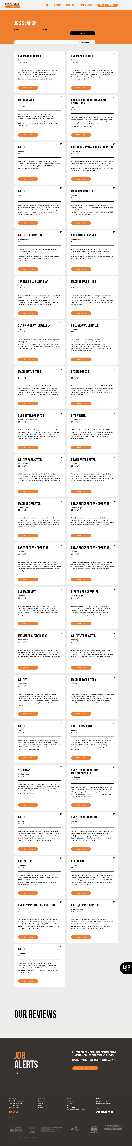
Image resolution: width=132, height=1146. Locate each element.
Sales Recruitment (14, 1105)
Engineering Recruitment (16, 1101)
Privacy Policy (12, 1137)
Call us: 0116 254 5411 (107, 5)
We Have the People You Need (76, 1109)
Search (82, 33)
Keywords (16, 30)
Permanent (70, 5)
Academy (12, 1115)
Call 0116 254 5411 (101, 1102)
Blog (68, 1105)
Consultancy (41, 1107)
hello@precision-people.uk (103, 1103)
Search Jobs (70, 1101)
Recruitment (41, 1101)
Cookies (33, 1137)
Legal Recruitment (14, 1107)
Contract (57, 5)
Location (44, 30)
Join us (11, 1117)
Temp (46, 5)
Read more (39, 72)
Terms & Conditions (23, 1137)
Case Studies (71, 1107)
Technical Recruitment (15, 1103)
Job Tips (69, 1103)
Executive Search (86, 5)
